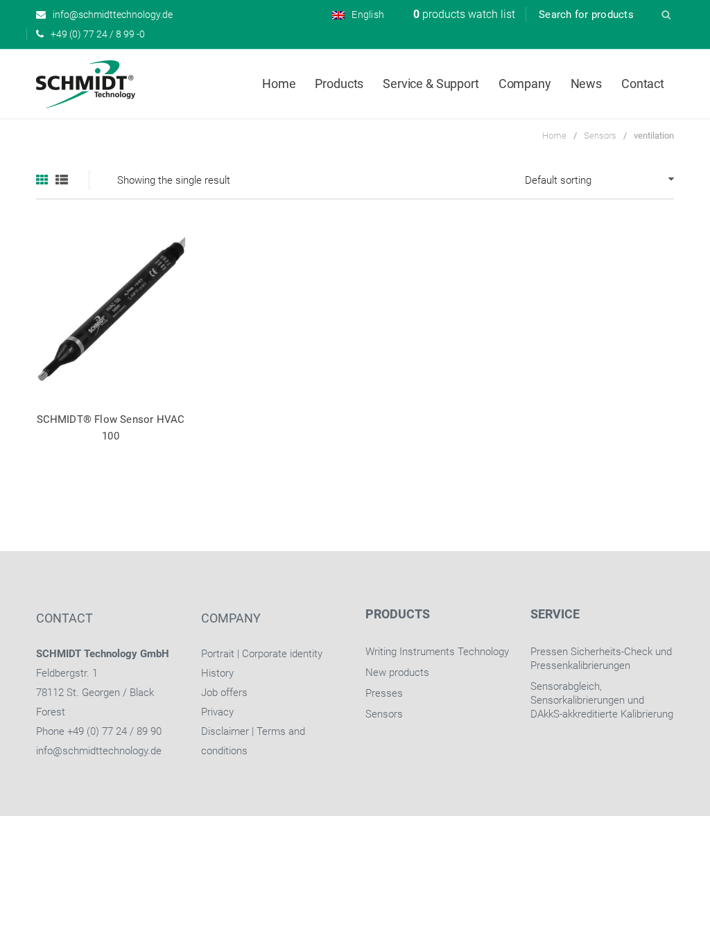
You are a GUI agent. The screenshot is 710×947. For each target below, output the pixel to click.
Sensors (600, 135)
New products (397, 672)
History (217, 673)
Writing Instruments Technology (437, 651)
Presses (384, 693)
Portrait (217, 654)
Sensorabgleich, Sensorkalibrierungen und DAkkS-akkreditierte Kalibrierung (601, 700)
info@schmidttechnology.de (99, 751)
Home (554, 135)
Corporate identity (282, 654)
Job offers (224, 692)
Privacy (217, 712)
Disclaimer (225, 731)
